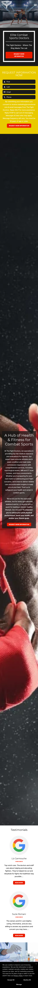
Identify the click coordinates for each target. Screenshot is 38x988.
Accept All (10, 980)
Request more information (19, 55)
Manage (19, 984)
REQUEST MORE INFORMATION (19, 524)
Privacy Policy (18, 975)
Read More (19, 882)
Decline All (27, 980)
